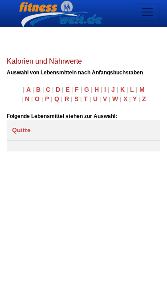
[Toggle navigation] (147, 12)
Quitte (21, 130)
